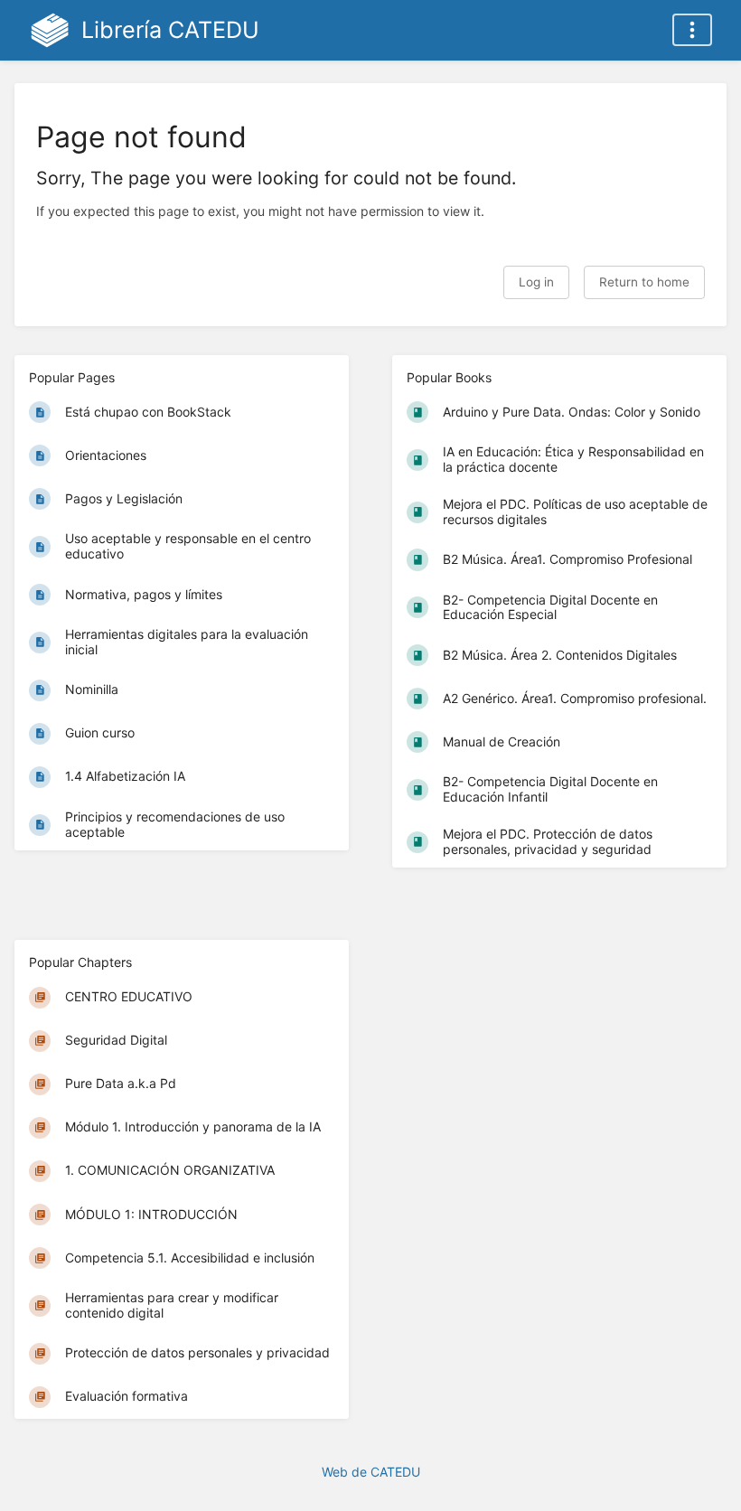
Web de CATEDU (371, 1471)
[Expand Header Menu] (692, 30)
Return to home (644, 282)
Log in (536, 282)
